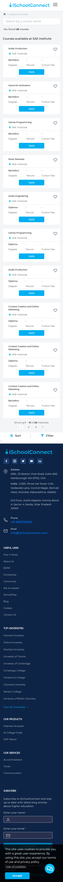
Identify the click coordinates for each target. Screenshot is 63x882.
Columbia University (15, 684)
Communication (12, 773)
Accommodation (13, 760)
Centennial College (14, 677)
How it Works (11, 555)
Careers (8, 608)
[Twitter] (23, 461)
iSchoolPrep (10, 595)
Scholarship (10, 575)
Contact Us (10, 615)
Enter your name (15, 812)
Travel (7, 766)
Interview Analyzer (14, 726)
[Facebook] (6, 461)
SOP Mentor (10, 739)
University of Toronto (15, 656)
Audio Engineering (18, 196)
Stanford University (14, 649)
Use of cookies (16, 866)
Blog (6, 601)
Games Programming (19, 122)
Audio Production (17, 48)
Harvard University (14, 635)
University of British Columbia (20, 699)
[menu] (55, 4)
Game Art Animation (19, 85)
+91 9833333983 (21, 522)
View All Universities (15, 707)
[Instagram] (15, 461)
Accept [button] (17, 875)
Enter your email (15, 828)
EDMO (7, 568)
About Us (9, 561)
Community (10, 581)
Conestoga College (14, 670)
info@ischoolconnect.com (29, 533)
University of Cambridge (17, 663)
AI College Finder (13, 733)
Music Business (16, 159)
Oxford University (13, 642)
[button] (50, 869)
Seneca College (12, 692)
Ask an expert (11, 588)
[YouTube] (31, 461)
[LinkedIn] (40, 461)
